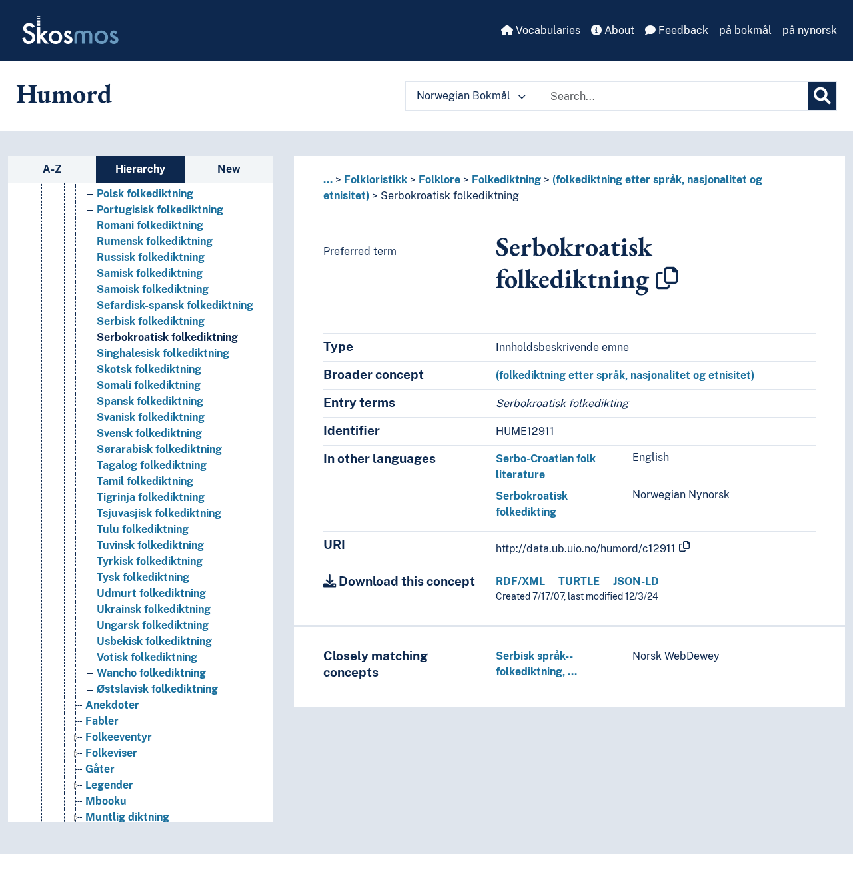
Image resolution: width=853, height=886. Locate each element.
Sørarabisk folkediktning (159, 449)
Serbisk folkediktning (151, 321)
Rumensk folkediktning (155, 241)
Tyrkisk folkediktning (150, 561)
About (618, 30)
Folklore (439, 179)
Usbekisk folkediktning (154, 641)
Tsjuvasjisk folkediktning (159, 513)
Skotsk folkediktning (149, 369)
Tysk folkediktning (143, 577)
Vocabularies (546, 30)
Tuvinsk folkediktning (150, 545)
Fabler (102, 721)
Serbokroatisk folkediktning (167, 337)
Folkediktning (506, 179)
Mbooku (106, 801)
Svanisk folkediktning (151, 417)
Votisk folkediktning (147, 657)
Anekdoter (112, 705)
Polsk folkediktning (145, 193)
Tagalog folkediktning (152, 465)
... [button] (328, 179)
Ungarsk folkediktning (153, 625)
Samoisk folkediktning (153, 289)
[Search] (822, 96)
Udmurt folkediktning (151, 593)
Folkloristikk (375, 179)
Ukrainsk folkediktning (154, 609)
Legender (109, 785)
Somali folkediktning (149, 385)
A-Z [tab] (52, 169)
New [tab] (229, 169)
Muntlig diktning (127, 817)
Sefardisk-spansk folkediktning (175, 305)
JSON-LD (636, 581)
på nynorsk (809, 30)
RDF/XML (520, 581)
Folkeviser (111, 753)
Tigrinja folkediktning (151, 497)
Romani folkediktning (150, 225)
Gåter (100, 769)
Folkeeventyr (118, 737)
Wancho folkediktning (151, 673)
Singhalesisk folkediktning (163, 353)
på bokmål (745, 30)
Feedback (682, 30)
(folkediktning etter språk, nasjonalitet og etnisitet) (625, 375)
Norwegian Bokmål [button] (465, 95)
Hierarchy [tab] (140, 169)
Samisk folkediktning (150, 273)
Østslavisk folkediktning (157, 689)
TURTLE (579, 581)
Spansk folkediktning (150, 401)
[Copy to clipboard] (667, 278)
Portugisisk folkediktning (160, 209)
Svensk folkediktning (149, 433)
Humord (64, 93)
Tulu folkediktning (143, 529)
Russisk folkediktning (151, 257)
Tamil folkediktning (145, 481)
